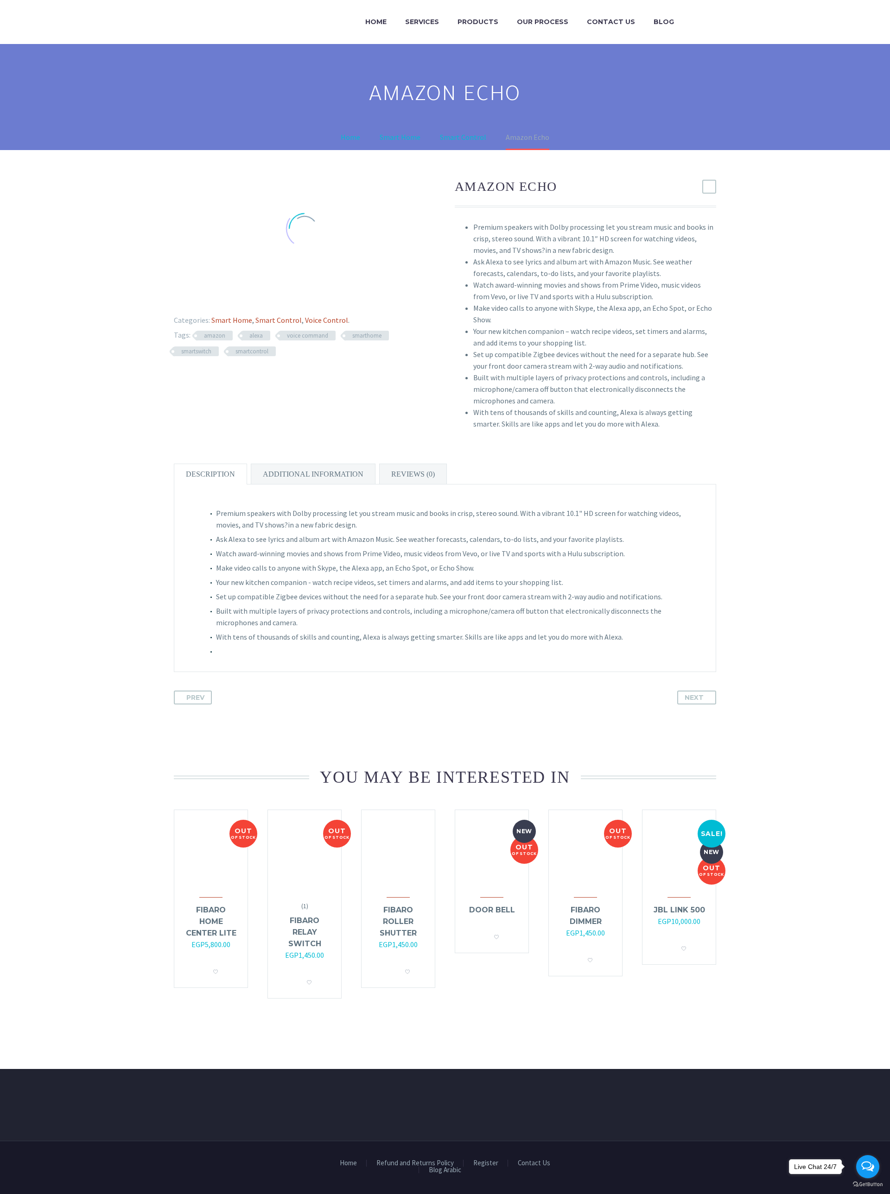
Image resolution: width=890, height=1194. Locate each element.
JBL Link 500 (679, 909)
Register (485, 1163)
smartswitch (196, 351)
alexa (256, 335)
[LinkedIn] (229, 297)
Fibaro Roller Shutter (398, 921)
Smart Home (231, 320)
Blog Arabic (445, 1170)
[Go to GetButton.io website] (868, 1184)
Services (422, 22)
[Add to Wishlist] (215, 968)
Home (376, 22)
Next (694, 697)
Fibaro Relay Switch (304, 932)
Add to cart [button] (389, 968)
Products (478, 22)
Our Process (542, 22)
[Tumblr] (215, 297)
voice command (307, 335)
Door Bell (492, 909)
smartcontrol (251, 351)
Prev (195, 697)
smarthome (366, 335)
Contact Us (611, 22)
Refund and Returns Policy (415, 1163)
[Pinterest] (202, 297)
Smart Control (278, 320)
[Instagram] (713, 1166)
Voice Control (326, 320)
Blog (664, 22)
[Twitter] (188, 297)
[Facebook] (175, 297)
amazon (214, 335)
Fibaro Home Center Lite (211, 921)
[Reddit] (242, 297)
